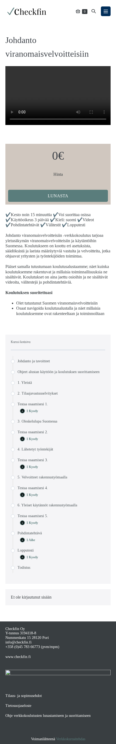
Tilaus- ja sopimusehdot (23, 696)
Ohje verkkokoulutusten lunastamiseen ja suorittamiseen (48, 716)
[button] (93, 11)
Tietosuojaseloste (18, 706)
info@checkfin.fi (18, 642)
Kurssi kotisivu (20, 342)
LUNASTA (58, 196)
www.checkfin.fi (18, 657)
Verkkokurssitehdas (70, 739)
